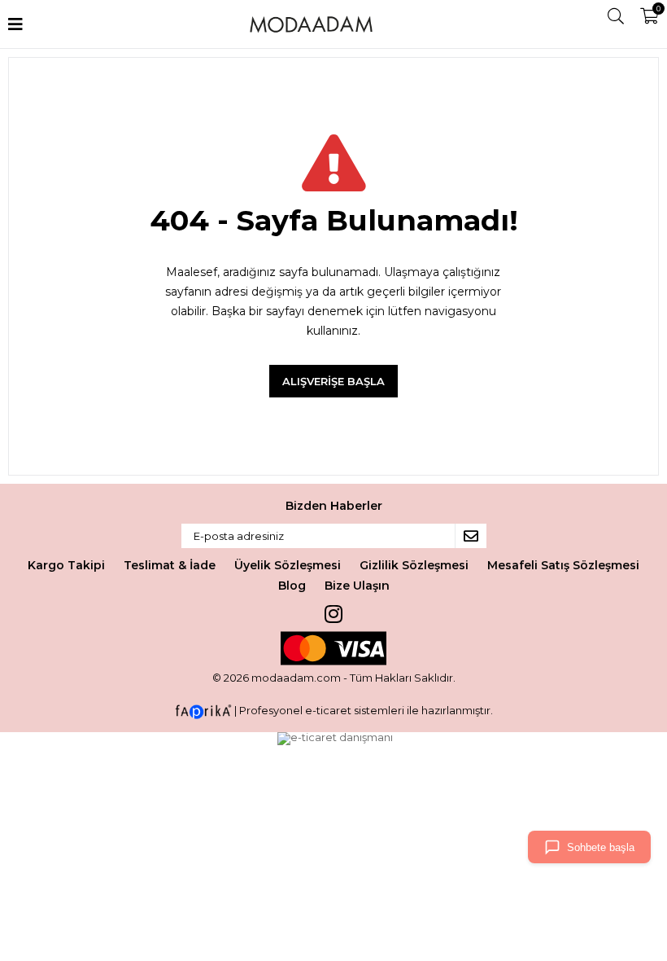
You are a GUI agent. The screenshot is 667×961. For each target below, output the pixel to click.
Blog (292, 585)
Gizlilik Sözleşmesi (414, 565)
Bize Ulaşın (357, 585)
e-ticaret (328, 710)
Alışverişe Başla (333, 381)
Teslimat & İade (170, 565)
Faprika (203, 711)
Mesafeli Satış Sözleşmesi (563, 565)
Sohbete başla (600, 847)
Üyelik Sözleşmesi (287, 565)
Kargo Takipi (66, 565)
